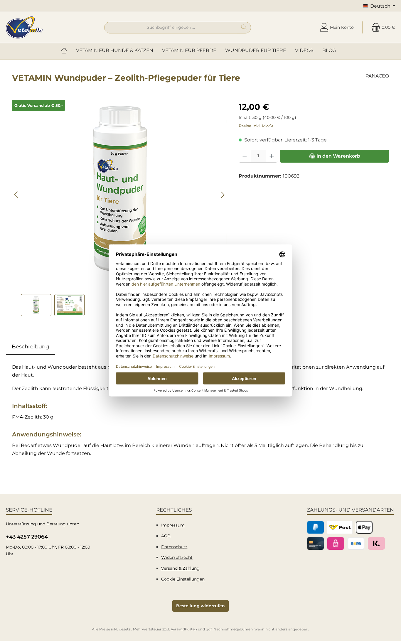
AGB (166, 536)
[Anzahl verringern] (245, 156)
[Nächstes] (222, 194)
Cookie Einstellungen (183, 579)
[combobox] (170, 27)
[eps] (335, 543)
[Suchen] (244, 27)
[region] (119, 208)
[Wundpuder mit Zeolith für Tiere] (119, 188)
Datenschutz (174, 546)
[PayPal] (315, 527)
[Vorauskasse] (356, 543)
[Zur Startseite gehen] (24, 27)
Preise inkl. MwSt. (256, 126)
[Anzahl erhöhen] (272, 156)
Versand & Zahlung (180, 568)
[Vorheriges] (16, 194)
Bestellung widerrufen (200, 605)
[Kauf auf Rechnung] (376, 543)
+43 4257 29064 (27, 537)
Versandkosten (184, 629)
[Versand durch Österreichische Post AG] (340, 527)
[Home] (66, 50)
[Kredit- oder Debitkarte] (315, 543)
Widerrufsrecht (177, 557)
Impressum (173, 525)
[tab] (30, 347)
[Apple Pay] (364, 527)
